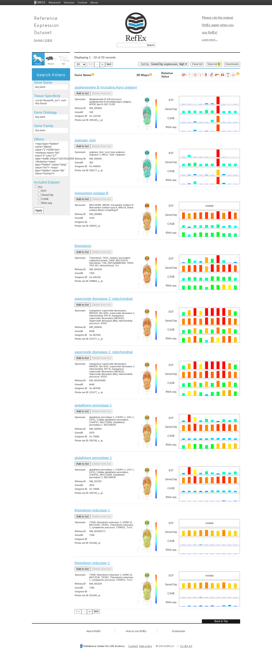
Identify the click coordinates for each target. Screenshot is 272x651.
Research (55, 2)
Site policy (145, 646)
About (94, 2)
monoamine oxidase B (91, 193)
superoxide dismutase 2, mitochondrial (104, 299)
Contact (82, 2)
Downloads (232, 64)
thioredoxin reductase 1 (92, 510)
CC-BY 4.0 (186, 646)
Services (69, 2)
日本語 (48, 40)
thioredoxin (83, 246)
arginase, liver (85, 140)
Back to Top (221, 621)
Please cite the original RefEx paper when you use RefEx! (218, 25)
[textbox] (131, 45)
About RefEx (93, 631)
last (109, 64)
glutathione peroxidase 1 (93, 405)
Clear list (197, 64)
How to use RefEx (136, 631)
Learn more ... (210, 39)
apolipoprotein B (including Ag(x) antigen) (106, 87)
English (38, 40)
